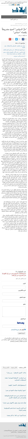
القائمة (23, 17)
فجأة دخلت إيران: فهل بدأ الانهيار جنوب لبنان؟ (14, 403)
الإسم (24, 283)
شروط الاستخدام (8, 430)
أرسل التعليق (22, 333)
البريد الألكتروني (22, 290)
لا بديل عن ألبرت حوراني (19, 56)
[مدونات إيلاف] (12, 4)
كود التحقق (23, 318)
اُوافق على (18, 329)
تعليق (24, 304)
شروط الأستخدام (15, 329)
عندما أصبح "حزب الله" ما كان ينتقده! (16, 415)
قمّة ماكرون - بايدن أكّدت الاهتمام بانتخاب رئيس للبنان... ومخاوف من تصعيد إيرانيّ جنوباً (14, 53)
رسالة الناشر (14, 432)
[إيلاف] (18, 4)
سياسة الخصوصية (22, 432)
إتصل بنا (15, 430)
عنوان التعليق (23, 297)
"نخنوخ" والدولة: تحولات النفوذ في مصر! (16, 390)
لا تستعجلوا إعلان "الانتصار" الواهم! (17, 385)
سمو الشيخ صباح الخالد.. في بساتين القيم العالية (14, 49)
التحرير (20, 430)
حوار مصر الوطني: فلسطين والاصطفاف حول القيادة (14, 46)
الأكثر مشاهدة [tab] (22, 367)
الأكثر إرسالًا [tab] (6, 367)
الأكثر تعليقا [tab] (14, 367)
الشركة (24, 430)
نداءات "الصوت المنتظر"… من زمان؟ (16, 372)
